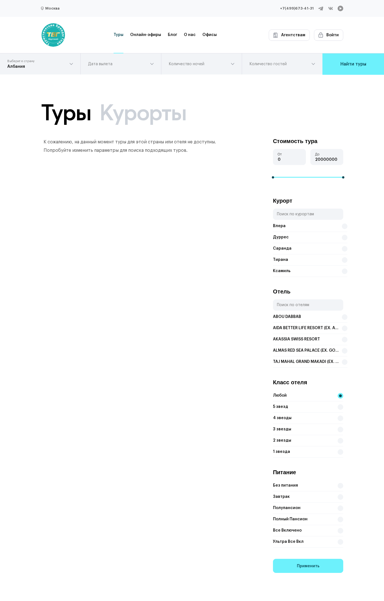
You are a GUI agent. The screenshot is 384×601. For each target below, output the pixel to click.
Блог (172, 35)
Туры (118, 35)
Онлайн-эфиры (145, 35)
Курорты (142, 112)
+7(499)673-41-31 (297, 8)
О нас (190, 35)
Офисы (209, 35)
